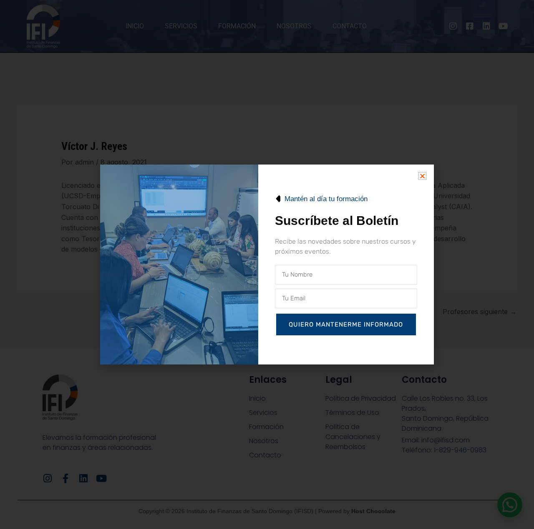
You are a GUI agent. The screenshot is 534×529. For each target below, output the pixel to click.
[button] (422, 176)
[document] (267, 264)
